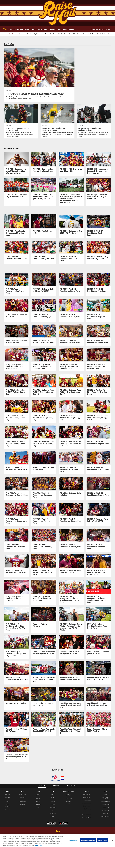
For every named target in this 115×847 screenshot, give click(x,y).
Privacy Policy (38, 845)
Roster (52, 794)
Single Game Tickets (87, 803)
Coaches (53, 804)
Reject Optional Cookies (88, 840)
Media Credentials (105, 816)
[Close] (112, 840)
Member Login (86, 794)
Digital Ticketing (86, 809)
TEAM (52, 791)
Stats (53, 810)
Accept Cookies (102, 840)
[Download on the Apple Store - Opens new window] (51, 823)
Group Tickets (86, 806)
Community (7, 809)
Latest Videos (22, 794)
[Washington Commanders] (57, 831)
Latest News (7, 794)
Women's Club (105, 810)
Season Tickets (86, 797)
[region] (57, 840)
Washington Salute (105, 801)
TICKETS (86, 791)
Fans (38, 807)
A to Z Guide (69, 798)
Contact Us (105, 794)
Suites (86, 812)
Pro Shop (105, 813)
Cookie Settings (73, 840)
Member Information (87, 814)
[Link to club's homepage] (5, 29)
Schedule (53, 797)
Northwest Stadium (68, 791)
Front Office (53, 807)
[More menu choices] (76, 29)
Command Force (106, 804)
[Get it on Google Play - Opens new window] (63, 824)
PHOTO (38, 791)
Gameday (7, 797)
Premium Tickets (86, 800)
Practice (38, 801)
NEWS (7, 791)
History (53, 816)
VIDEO (22, 791)
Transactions (53, 813)
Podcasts (22, 804)
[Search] (92, 29)
